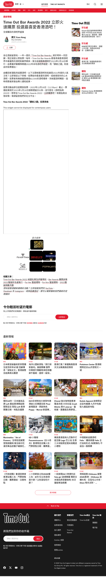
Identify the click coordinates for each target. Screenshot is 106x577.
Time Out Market (70, 532)
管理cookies (58, 550)
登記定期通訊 (72, 520)
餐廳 (19, 10)
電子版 (94, 528)
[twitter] (10, 567)
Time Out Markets (57, 4)
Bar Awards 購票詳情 (57, 280)
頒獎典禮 (43, 62)
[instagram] (22, 567)
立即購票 (48, 94)
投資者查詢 (58, 525)
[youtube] (16, 567)
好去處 (13, 10)
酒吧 (24, 10)
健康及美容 (53, 10)
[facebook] (4, 567)
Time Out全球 (84, 520)
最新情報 (6, 10)
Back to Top (55, 506)
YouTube (49, 289)
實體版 (94, 523)
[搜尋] (95, 4)
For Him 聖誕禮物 (50, 283)
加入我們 (57, 530)
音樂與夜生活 (62, 10)
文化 (29, 10)
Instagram (19, 292)
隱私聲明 (57, 535)
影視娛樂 (71, 10)
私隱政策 (41, 323)
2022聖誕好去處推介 (13, 283)
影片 (46, 10)
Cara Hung (21, 38)
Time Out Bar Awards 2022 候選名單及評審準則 (24, 280)
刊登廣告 (70, 525)
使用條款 (30, 323)
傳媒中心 (57, 520)
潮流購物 (40, 10)
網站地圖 (57, 558)
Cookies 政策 (59, 540)
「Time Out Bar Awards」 (41, 56)
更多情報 (53, 493)
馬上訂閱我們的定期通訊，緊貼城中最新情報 (19, 311)
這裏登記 (34, 292)
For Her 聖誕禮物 (32, 283)
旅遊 (34, 10)
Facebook (7, 292)
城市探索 (44, 4)
